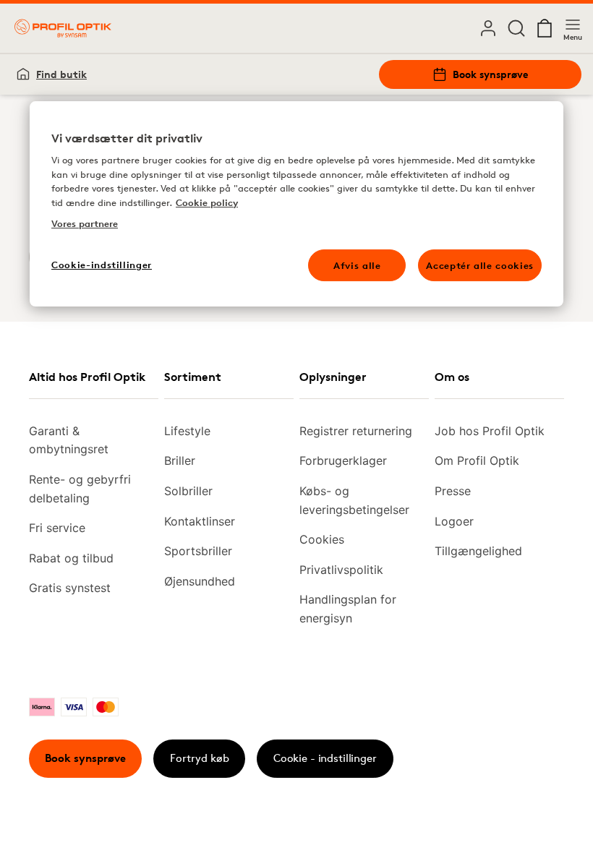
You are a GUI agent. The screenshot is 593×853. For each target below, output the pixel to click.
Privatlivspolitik (341, 569)
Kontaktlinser (199, 521)
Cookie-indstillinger (101, 264)
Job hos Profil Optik (490, 431)
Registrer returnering (355, 431)
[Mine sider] (488, 28)
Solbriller (188, 491)
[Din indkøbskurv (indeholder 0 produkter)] (545, 28)
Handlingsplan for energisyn (347, 608)
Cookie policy (207, 202)
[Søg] (516, 28)
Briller (179, 460)
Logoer (454, 521)
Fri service (57, 527)
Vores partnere (84, 224)
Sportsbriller (198, 551)
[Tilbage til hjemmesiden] (62, 28)
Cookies (321, 539)
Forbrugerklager (343, 460)
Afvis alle (357, 265)
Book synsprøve (490, 74)
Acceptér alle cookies (480, 265)
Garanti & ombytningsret (68, 440)
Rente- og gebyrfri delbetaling (80, 488)
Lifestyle (187, 431)
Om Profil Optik (477, 460)
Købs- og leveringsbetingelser (354, 500)
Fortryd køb (199, 758)
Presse (453, 491)
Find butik (61, 74)
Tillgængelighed (478, 551)
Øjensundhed (199, 581)
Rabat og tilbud (71, 558)
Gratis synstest (70, 587)
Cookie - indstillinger (325, 758)
